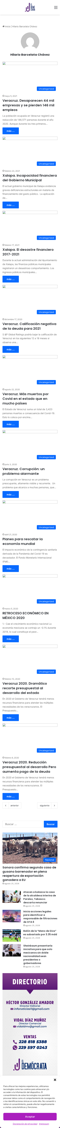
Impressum (44, 1124)
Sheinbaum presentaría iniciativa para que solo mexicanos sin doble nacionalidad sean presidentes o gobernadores (37, 954)
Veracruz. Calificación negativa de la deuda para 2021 (29, 326)
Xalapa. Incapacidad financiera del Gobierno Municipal (29, 177)
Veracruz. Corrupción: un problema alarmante (23, 471)
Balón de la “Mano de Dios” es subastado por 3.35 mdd (40, 932)
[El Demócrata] (30, 7)
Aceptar (30, 1116)
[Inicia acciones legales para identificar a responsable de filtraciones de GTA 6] (11, 916)
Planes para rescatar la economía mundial (22, 541)
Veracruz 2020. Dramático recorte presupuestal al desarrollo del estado (24, 688)
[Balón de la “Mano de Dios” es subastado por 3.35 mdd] (11, 935)
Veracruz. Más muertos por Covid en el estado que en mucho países (25, 399)
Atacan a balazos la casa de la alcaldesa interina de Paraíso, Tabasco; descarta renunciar (39, 897)
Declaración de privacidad (25, 1124)
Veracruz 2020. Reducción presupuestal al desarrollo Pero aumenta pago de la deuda (29, 767)
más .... (11, 130)
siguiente (45, 805)
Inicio (7, 26)
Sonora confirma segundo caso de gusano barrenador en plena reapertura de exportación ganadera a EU (29, 873)
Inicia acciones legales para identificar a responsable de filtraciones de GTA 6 (40, 917)
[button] (55, 1079)
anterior (14, 805)
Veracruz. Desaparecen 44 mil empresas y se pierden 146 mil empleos (28, 105)
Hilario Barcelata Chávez (30, 55)
